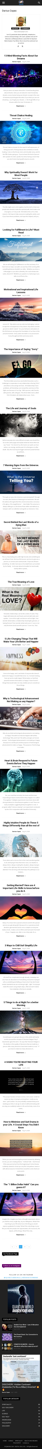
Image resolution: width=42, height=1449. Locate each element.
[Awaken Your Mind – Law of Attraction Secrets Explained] (7, 1327)
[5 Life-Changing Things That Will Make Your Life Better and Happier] (21, 658)
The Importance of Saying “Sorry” (21, 349)
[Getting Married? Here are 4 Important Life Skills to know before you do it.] (21, 908)
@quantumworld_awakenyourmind (21, 1278)
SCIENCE (10, 1441)
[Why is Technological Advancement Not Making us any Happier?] (21, 718)
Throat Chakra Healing (21, 115)
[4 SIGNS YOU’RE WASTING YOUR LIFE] (21, 1082)
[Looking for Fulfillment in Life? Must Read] (21, 249)
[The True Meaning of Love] (21, 599)
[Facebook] (19, 46)
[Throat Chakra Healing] (21, 132)
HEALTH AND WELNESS (30, 1441)
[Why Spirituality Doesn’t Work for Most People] (21, 192)
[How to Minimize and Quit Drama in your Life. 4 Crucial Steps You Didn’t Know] (21, 1144)
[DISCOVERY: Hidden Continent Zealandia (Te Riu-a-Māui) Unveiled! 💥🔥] (21, 1368)
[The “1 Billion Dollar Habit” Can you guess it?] (21, 1204)
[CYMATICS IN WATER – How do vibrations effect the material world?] (7, 1346)
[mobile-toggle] (3, 3)
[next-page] (29, 1246)
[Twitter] (23, 46)
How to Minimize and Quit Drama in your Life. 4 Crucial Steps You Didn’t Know (21, 1125)
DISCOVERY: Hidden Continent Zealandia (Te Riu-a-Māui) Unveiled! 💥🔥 (20, 1387)
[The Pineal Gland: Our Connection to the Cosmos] (7, 1337)
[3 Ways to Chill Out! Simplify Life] (21, 962)
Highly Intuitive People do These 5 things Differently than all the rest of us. (21, 825)
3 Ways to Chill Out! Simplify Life (21, 945)
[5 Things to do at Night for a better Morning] (21, 1022)
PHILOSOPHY (17, 1443)
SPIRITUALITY (19, 1441)
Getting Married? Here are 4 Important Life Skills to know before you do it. (21, 888)
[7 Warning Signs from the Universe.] (21, 482)
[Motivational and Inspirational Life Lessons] (21, 309)
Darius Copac (16, 62)
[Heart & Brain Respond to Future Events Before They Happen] (21, 780)
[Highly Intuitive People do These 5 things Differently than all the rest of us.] (21, 845)
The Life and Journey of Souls (21, 408)
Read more (20, 106)
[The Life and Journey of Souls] (21, 425)
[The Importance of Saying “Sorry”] (21, 366)
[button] (39, 3)
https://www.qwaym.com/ (21, 31)
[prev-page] (12, 1246)
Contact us (26, 1443)
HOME (5, 1441)
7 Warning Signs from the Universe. (21, 465)
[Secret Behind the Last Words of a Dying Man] (21, 542)
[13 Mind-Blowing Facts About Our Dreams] (21, 75)
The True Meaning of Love (21, 582)
